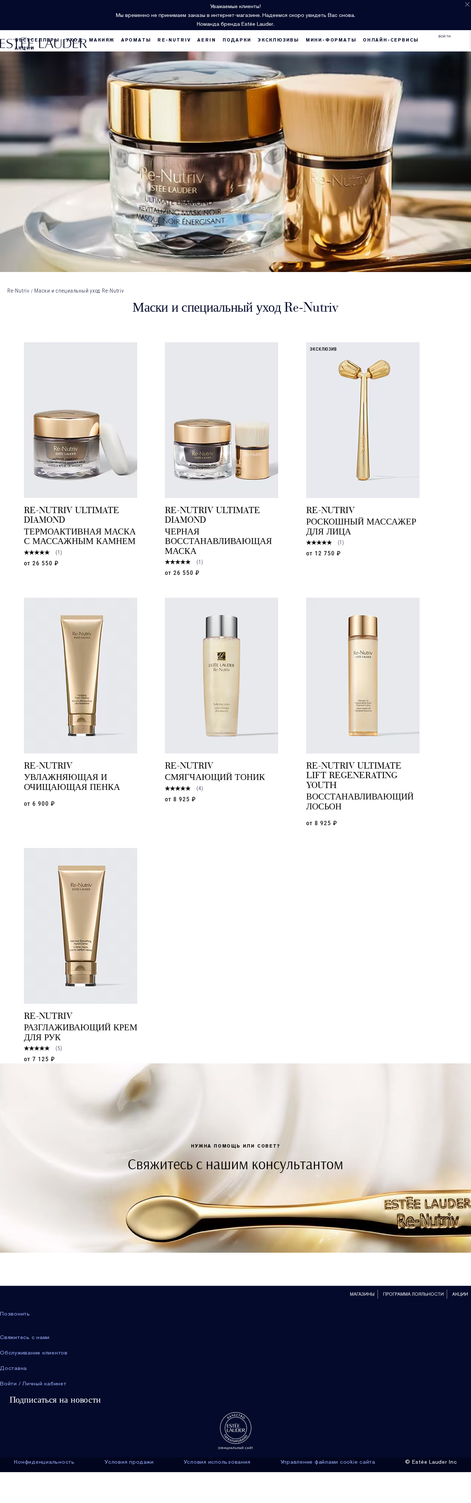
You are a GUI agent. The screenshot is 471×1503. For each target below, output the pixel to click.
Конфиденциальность (44, 1462)
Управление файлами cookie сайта (327, 1462)
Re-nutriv (174, 40)
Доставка (13, 1368)
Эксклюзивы (278, 40)
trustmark (235, 1430)
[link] (80, 420)
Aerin (206, 40)
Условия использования (217, 1462)
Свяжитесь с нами (25, 1337)
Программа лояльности (413, 1294)
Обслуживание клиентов (34, 1352)
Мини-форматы (331, 40)
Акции (25, 48)
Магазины (362, 1294)
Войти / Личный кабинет (33, 1383)
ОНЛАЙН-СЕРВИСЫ (391, 40)
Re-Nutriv (18, 290)
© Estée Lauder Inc (431, 1462)
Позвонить (15, 1313)
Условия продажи (129, 1462)
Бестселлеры (37, 40)
